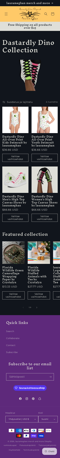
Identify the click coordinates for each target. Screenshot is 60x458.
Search (10, 331)
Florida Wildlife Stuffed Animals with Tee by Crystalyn (37, 275)
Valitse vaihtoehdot (15, 158)
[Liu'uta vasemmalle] (23, 307)
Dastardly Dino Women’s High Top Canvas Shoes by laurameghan (45, 201)
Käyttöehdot (14, 450)
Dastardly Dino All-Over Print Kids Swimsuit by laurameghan (14, 141)
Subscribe (12, 352)
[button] (6, 14)
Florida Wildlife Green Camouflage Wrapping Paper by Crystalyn (13, 275)
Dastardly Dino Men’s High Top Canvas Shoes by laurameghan (14, 201)
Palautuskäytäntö (28, 445)
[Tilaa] (50, 377)
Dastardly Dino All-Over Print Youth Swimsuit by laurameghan (43, 141)
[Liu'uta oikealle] (36, 307)
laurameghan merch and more (29, 441)
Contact (10, 345)
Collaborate (13, 338)
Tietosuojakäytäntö (47, 445)
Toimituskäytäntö (31, 450)
